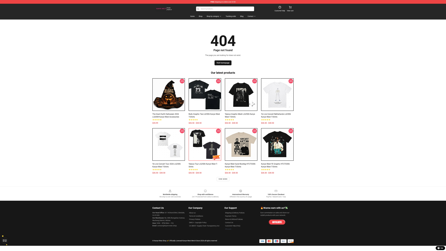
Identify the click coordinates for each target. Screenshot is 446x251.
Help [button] (441, 248)
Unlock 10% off (5, 240)
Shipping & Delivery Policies (234, 213)
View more (223, 179)
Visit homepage (223, 63)
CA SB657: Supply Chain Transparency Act (204, 226)
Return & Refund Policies (234, 219)
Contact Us (229, 222)
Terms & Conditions (196, 216)
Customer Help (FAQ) (232, 226)
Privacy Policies (194, 219)
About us (192, 213)
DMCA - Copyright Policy (198, 222)
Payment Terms (230, 216)
